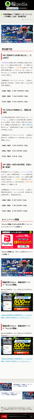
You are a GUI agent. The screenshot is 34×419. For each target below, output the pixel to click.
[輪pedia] (17, 5)
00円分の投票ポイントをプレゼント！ (18, 317)
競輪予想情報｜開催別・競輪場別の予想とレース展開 (19, 408)
